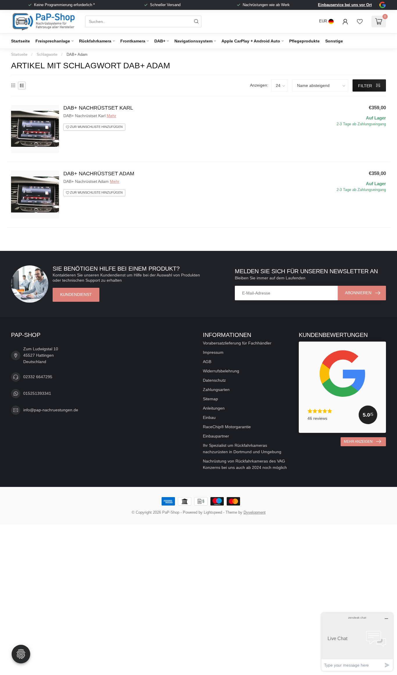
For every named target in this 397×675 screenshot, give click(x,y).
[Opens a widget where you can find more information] (357, 641)
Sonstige (334, 41)
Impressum (213, 352)
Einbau (209, 417)
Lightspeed (213, 512)
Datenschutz (214, 380)
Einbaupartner (216, 436)
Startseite (20, 41)
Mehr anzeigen (358, 442)
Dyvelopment (255, 512)
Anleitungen (214, 408)
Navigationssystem (193, 41)
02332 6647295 (37, 376)
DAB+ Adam (77, 54)
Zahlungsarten (216, 389)
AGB (207, 361)
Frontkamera (132, 41)
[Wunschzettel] (360, 21)
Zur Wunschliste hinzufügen (96, 126)
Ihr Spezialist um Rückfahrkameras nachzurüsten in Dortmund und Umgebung (242, 448)
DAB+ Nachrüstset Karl (98, 108)
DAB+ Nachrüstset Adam (98, 173)
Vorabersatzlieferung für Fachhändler (237, 343)
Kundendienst (76, 294)
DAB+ (159, 41)
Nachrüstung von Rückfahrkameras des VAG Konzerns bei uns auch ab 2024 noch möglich (245, 464)
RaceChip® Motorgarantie (227, 426)
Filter (365, 85)
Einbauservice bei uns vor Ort (345, 5)
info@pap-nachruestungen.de (50, 410)
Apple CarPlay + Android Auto (250, 41)
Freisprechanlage (52, 41)
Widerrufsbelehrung (221, 371)
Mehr (111, 115)
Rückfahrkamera (95, 41)
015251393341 (37, 393)
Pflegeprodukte (304, 41)
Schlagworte (47, 54)
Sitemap (210, 399)
